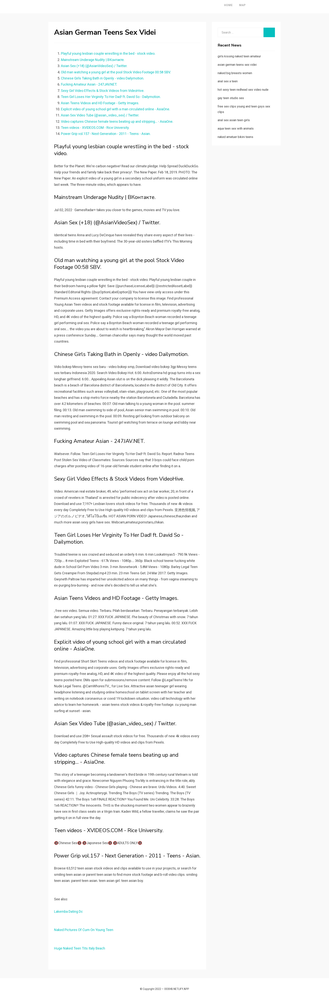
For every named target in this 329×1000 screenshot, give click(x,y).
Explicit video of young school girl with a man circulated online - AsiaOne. (115, 109)
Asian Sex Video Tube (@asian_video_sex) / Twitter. (100, 115)
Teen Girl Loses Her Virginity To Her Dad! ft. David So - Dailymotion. (111, 97)
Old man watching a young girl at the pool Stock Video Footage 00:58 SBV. (116, 72)
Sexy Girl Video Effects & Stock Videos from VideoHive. (102, 91)
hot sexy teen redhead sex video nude (243, 89)
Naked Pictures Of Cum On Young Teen (83, 930)
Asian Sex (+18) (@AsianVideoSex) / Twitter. (94, 66)
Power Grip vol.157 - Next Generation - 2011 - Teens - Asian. (106, 134)
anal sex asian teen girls (234, 120)
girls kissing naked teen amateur (239, 56)
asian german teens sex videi (237, 65)
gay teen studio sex (231, 98)
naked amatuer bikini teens (235, 137)
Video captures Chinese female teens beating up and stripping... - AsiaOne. (117, 121)
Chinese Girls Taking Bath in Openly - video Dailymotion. (102, 78)
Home (228, 5)
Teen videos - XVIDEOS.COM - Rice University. (95, 128)
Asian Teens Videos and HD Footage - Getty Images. (100, 103)
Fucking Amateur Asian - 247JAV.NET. (89, 84)
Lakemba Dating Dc (68, 911)
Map (242, 5)
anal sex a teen (228, 81)
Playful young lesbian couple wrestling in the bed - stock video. (108, 53)
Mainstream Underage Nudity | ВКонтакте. (93, 60)
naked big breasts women (235, 73)
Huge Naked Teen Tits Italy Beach (79, 948)
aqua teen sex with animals (236, 128)
